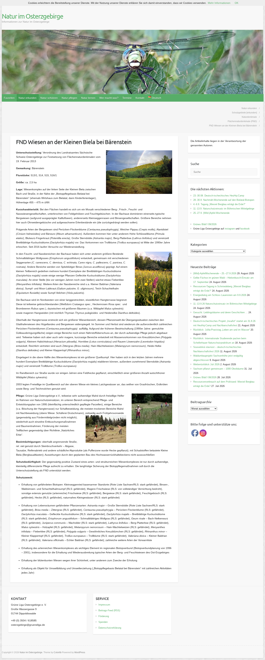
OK (236, 2)
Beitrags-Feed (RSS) (109, 610)
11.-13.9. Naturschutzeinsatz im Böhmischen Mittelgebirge (223, 208)
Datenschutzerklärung (109, 627)
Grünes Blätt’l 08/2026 (205, 377)
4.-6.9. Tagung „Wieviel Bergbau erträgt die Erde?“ (219, 204)
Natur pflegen (69, 97)
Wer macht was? (108, 97)
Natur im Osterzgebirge (32, 16)
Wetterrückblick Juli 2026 (206, 364)
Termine (127, 97)
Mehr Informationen (219, 2)
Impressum (104, 604)
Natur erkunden (27, 97)
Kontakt (140, 97)
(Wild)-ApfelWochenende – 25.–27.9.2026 (214, 273)
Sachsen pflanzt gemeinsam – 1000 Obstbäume (218, 368)
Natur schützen (49, 97)
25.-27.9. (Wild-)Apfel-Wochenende (211, 213)
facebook (245, 228)
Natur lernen (88, 97)
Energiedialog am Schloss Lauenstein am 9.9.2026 (219, 295)
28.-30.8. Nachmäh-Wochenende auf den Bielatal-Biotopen (223, 200)
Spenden (103, 622)
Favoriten (9, 97)
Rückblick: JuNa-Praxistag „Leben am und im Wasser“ (221, 329)
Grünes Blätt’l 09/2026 (205, 224)
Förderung (103, 616)
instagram (230, 228)
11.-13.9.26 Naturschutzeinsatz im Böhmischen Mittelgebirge (225, 303)
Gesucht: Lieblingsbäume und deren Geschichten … (220, 312)
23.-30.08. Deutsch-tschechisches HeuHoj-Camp (218, 195)
